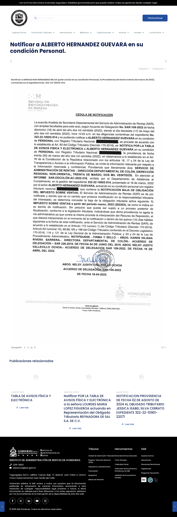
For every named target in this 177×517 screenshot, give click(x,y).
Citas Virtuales (121, 460)
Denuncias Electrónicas (150, 464)
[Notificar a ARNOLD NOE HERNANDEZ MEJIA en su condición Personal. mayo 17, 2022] (2, 506)
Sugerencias (146, 469)
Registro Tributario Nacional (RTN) (99, 461)
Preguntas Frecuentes (150, 473)
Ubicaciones (146, 460)
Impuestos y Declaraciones (99, 467)
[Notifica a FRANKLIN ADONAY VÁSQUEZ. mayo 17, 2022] (174, 506)
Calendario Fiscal (121, 464)
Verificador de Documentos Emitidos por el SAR (126, 470)
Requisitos (92, 475)
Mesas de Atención (96, 479)
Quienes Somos (147, 456)
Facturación (93, 471)
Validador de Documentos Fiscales (125, 476)
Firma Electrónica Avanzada (126, 456)
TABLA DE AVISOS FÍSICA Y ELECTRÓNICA (31, 398)
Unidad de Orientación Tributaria (101, 456)
